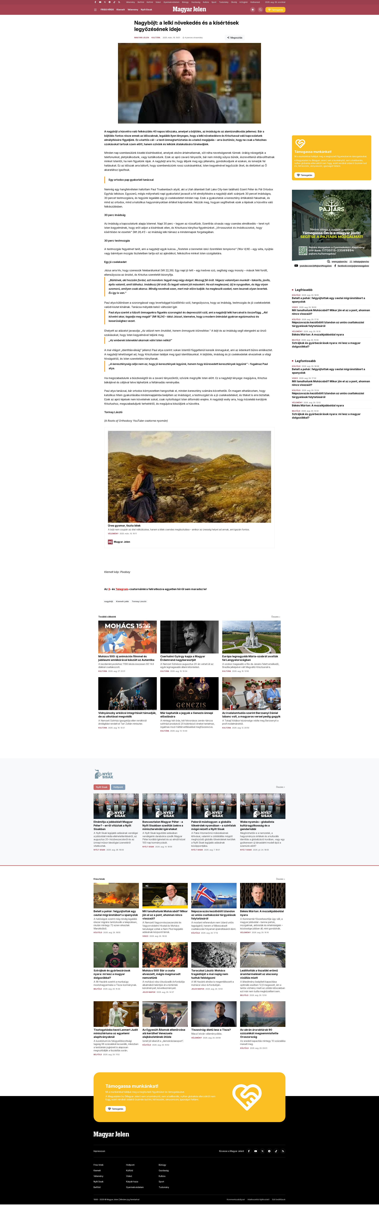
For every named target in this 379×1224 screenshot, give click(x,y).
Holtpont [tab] (118, 787)
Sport (214, 2)
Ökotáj (234, 2)
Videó (158, 2)
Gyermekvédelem (171, 2)
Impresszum (99, 1151)
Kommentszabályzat (236, 1199)
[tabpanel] (189, 824)
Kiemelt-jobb (122, 601)
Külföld (150, 2)
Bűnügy (185, 2)
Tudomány (223, 2)
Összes (275, 616)
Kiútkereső (255, 2)
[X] (105, 2)
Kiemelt (121, 9)
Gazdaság (195, 2)
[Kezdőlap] (189, 10)
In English (244, 2)
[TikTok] (114, 2)
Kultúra (206, 2)
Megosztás (236, 37)
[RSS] (119, 2)
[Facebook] (95, 2)
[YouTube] (100, 2)
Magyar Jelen (141, 37)
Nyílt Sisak (146, 9)
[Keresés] (260, 9)
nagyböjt (108, 601)
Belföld (141, 2)
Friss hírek (98, 1165)
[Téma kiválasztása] (252, 9)
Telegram (121, 589)
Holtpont (130, 1165)
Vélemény (130, 2)
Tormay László (139, 601)
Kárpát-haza (132, 1181)
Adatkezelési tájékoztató (258, 1199)
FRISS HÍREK (107, 9)
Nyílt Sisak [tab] (101, 787)
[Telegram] (109, 2)
